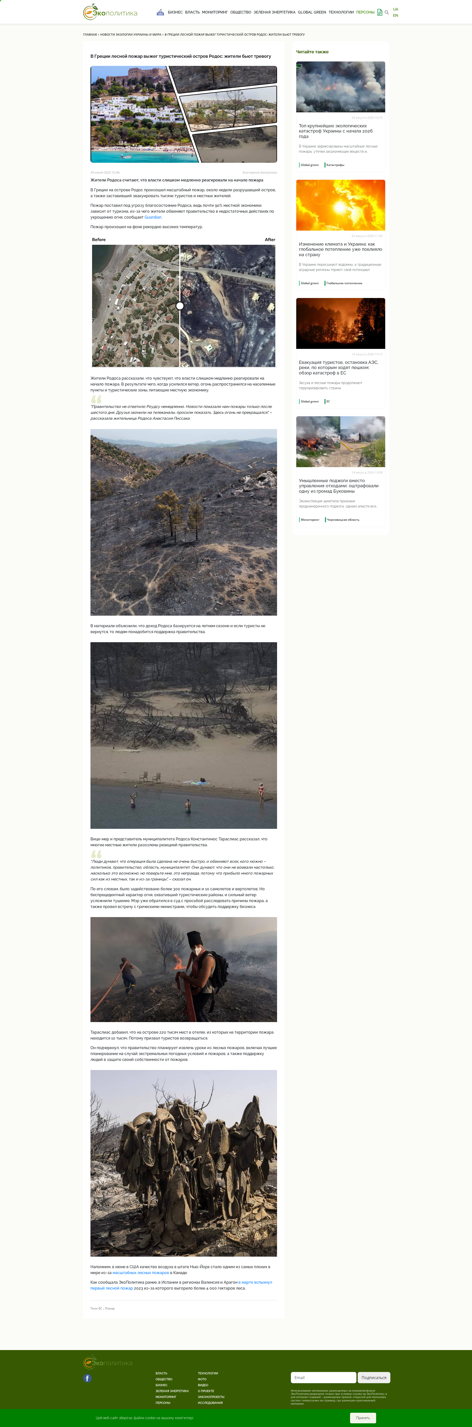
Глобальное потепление (344, 283)
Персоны (365, 12)
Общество (240, 12)
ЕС (100, 1308)
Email (300, 1378)
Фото (202, 1379)
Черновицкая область (343, 520)
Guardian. (153, 217)
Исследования (210, 1403)
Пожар (110, 1308)
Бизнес (175, 12)
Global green (312, 12)
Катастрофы (335, 165)
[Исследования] (379, 12)
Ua (395, 9)
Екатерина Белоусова (260, 172)
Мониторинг (215, 12)
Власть (192, 12)
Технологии (341, 12)
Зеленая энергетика (274, 12)
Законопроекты (211, 1397)
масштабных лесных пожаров (141, 1272)
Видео (203, 1385)
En (395, 15)
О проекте (206, 1391)
